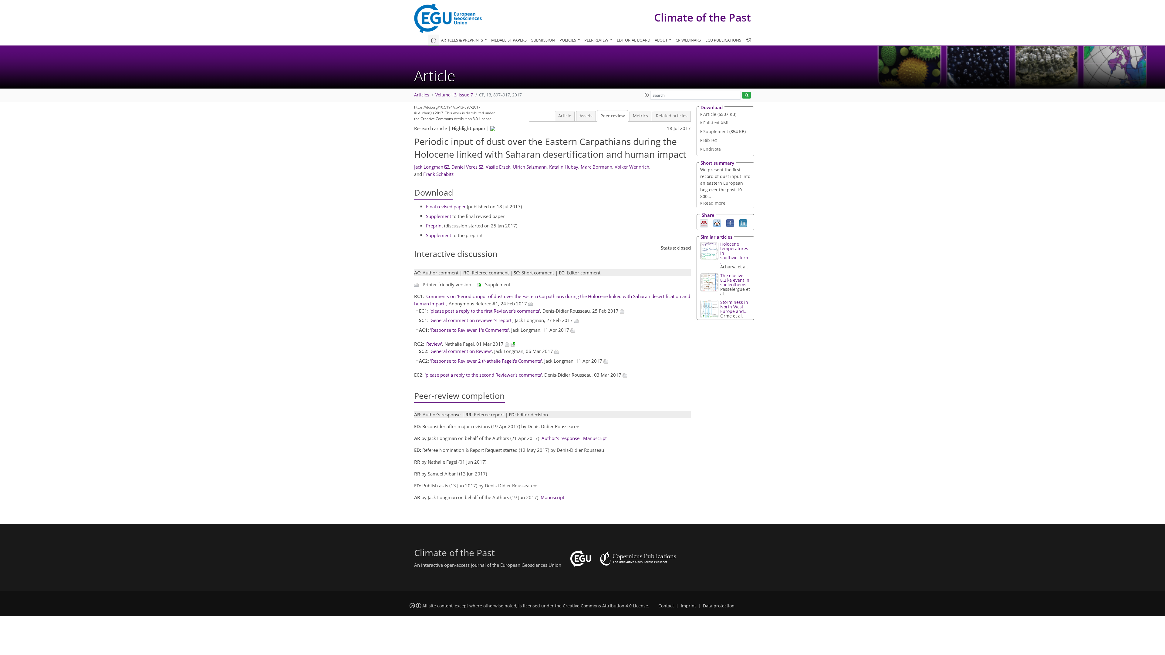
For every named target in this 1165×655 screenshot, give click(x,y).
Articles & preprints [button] (462, 40)
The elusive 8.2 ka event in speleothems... (735, 280)
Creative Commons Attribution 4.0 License (605, 606)
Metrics (640, 116)
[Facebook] (730, 223)
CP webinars (688, 40)
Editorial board (633, 40)
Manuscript (595, 438)
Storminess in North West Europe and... (734, 306)
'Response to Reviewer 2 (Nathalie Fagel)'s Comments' (486, 361)
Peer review (612, 116)
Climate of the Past (702, 17)
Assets (586, 116)
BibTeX (710, 140)
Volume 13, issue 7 (454, 95)
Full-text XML (716, 123)
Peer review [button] (596, 40)
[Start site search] (746, 95)
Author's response (560, 438)
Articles (421, 95)
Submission (543, 40)
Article (564, 116)
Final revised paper (446, 206)
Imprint (688, 606)
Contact (666, 606)
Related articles (671, 116)
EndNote (712, 149)
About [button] (661, 40)
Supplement (438, 216)
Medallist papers (509, 40)
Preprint (434, 226)
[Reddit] (717, 223)
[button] (647, 95)
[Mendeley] (704, 223)
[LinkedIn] (743, 223)
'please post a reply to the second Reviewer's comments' (483, 375)
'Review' (433, 344)
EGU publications (723, 40)
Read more (714, 203)
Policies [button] (568, 40)
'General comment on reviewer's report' (471, 320)
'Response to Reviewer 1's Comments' (469, 330)
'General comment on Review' (461, 351)
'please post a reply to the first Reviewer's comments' (485, 311)
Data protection (718, 606)
